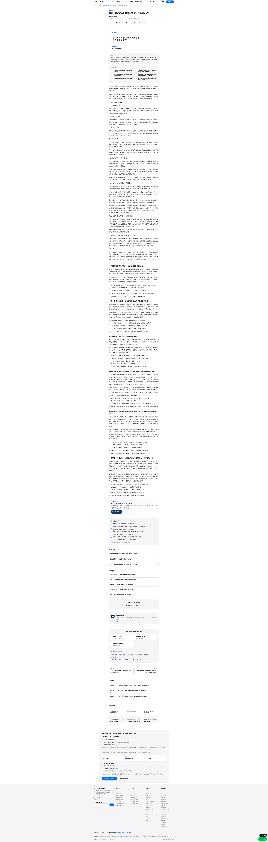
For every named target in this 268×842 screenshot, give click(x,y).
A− (142, 22)
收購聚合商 (126, 1)
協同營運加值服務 (134, 799)
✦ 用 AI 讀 (133, 22)
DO (113, 616)
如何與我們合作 (149, 795)
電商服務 (119, 1)
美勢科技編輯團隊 (113, 16)
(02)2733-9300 (97, 797)
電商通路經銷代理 (119, 790)
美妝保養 (114, 659)
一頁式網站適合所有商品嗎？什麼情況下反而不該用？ (123, 553)
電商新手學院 (163, 793)
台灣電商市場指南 (164, 803)
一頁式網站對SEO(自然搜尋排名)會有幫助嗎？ (121, 559)
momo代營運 (122, 654)
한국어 (126, 832)
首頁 (100, 5)
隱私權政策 (163, 839)
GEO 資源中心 (149, 811)
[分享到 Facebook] (116, 22)
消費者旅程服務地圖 (150, 801)
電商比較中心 (163, 818)
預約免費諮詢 (163, 822)
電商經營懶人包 (164, 801)
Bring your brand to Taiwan (111, 832)
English (119, 832)
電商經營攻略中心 (149, 809)
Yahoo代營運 (130, 654)
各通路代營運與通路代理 (120, 803)
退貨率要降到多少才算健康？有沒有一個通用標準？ (134, 589)
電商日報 (147, 814)
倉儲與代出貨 (118, 801)
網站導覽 (163, 824)
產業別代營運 (118, 805)
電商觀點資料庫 (138, 1)
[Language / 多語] (153, 2)
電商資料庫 (163, 807)
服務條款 (167, 839)
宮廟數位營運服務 (134, 803)
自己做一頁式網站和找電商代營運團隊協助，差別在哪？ (123, 564)
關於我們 (113, 1)
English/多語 (163, 826)
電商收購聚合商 (134, 790)
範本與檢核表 (163, 805)
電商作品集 (148, 793)
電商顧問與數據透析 (120, 795)
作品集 (131, 1)
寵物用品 (126, 659)
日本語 (123, 832)
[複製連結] (123, 22)
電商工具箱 (163, 790)
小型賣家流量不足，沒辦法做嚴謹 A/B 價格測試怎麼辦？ (134, 574)
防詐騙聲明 (172, 839)
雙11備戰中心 (148, 816)
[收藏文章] (126, 22)
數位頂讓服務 (133, 793)
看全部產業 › (139, 659)
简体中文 (131, 832)
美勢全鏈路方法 (149, 799)
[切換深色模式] (157, 2)
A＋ (145, 22)
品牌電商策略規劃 (119, 797)
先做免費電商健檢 (124, 778)
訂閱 (111, 805)
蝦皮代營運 (114, 654)
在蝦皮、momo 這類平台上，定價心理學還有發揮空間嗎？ (134, 579)
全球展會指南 (163, 814)
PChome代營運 (138, 654)
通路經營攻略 (148, 805)
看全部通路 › (146, 654)
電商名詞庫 (163, 816)
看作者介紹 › (118, 621)
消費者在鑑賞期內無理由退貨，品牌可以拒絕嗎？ (134, 594)
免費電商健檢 (170, 1)
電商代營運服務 (119, 793)
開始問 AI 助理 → (116, 512)
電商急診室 (163, 795)
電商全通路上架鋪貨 (120, 799)
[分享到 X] (119, 22)
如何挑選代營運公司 (165, 809)
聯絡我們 (95, 799)
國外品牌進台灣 (134, 797)
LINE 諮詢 (162, 1)
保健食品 (120, 659)
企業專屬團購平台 (134, 801)
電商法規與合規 (164, 811)
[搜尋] (150, 2)
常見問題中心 (163, 820)
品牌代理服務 (133, 795)
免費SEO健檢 (163, 797)
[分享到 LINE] (113, 22)
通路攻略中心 (148, 807)
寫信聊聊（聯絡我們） (109, 778)
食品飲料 (132, 659)
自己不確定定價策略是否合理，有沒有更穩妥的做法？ (134, 584)
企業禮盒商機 (148, 818)
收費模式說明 (148, 797)
